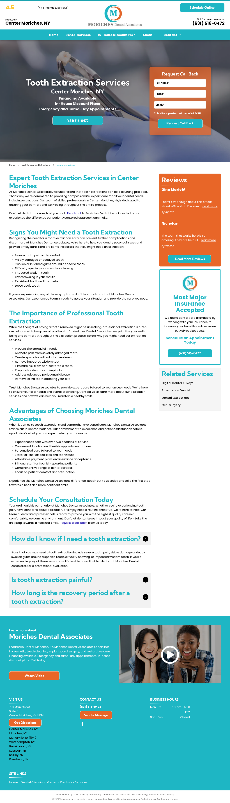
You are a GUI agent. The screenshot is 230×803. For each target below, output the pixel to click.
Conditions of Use (110, 794)
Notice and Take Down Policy (133, 794)
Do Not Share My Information (86, 794)
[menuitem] (53, 35)
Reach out (74, 213)
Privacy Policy (62, 794)
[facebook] (82, 724)
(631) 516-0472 (208, 23)
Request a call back (73, 523)
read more (209, 206)
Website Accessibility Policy (161, 794)
